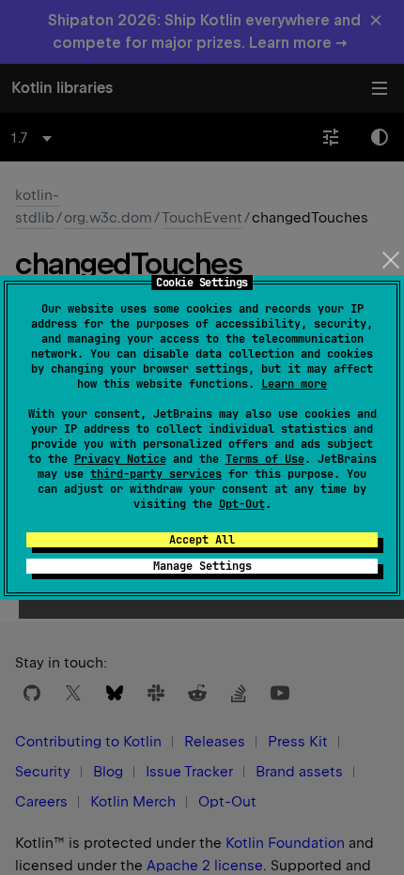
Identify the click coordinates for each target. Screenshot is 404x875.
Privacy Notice (120, 459)
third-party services (156, 474)
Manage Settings (202, 566)
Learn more (294, 383)
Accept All (202, 539)
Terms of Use (264, 459)
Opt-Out (242, 504)
